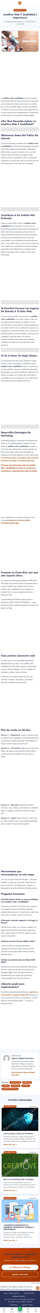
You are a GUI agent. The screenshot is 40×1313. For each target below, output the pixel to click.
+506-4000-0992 (29, 1293)
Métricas (6, 1085)
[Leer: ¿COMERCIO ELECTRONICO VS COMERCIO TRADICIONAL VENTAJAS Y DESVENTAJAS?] (20, 1219)
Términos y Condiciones (24, 1289)
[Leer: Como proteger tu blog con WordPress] (20, 1126)
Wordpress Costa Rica (10, 1089)
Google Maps (14, 1305)
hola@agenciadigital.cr (19, 1296)
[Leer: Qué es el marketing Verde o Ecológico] (20, 1172)
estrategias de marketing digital (18, 520)
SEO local (26, 1085)
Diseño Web (27, 1082)
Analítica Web (15, 1082)
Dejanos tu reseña (27, 1305)
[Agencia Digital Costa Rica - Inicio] (20, 3)
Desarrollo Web (20, 10)
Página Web (15, 1085)
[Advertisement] (20, 75)
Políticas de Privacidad (7, 1289)
